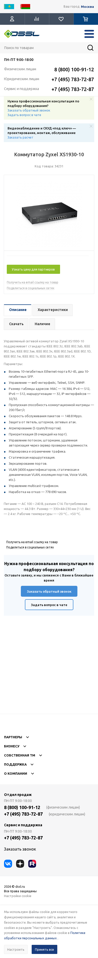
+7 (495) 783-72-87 (73, 79)
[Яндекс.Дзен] (20, 864)
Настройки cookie (17, 896)
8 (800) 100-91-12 (74, 69)
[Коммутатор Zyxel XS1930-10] (49, 214)
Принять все (44, 949)
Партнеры (13, 737)
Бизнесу (11, 746)
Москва (87, 6)
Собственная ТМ (19, 755)
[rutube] (32, 864)
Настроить (15, 949)
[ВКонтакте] (8, 864)
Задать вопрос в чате (24, 115)
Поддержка (15, 764)
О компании (15, 773)
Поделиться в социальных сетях (30, 288)
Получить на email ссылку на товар (32, 282)
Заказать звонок (20, 849)
